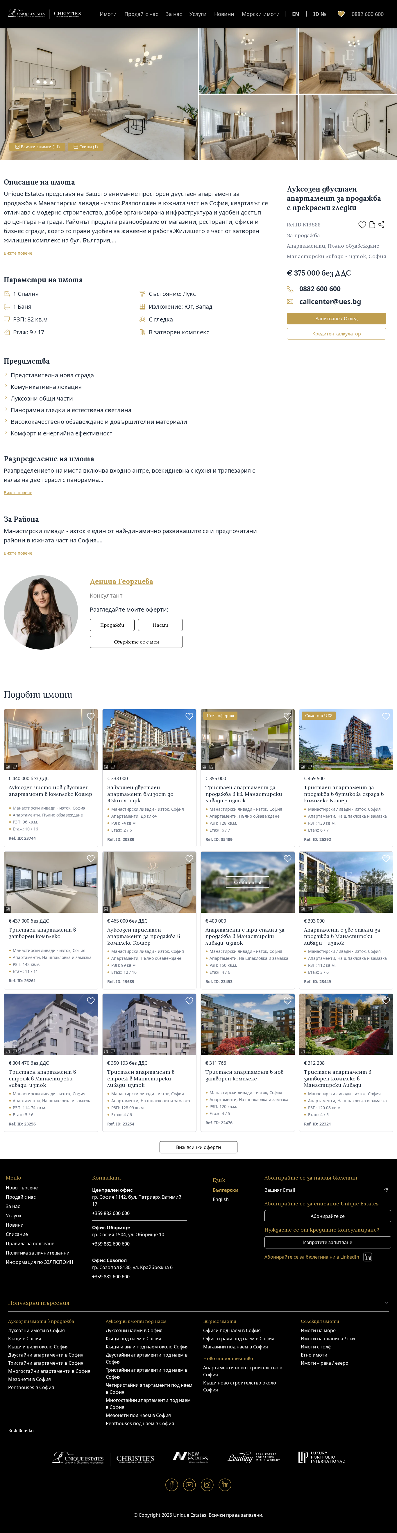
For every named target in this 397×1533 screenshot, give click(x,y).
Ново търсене (22, 1187)
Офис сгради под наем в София (238, 1338)
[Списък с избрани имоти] (341, 14)
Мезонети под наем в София (138, 1415)
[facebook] (171, 1484)
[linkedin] (225, 1484)
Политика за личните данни (37, 1253)
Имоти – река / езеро (324, 1363)
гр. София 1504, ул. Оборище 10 (128, 1234)
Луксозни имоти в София (36, 1330)
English (221, 1199)
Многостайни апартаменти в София (49, 1371)
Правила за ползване (30, 1243)
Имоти (108, 13)
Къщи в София (24, 1338)
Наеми (160, 625)
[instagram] (207, 1484)
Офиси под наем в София (232, 1330)
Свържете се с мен (136, 642)
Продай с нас (141, 13)
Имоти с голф (316, 1346)
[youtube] (189, 1484)
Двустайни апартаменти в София (45, 1355)
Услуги (198, 13)
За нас (174, 13)
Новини (224, 13)
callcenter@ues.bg (330, 301)
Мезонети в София (29, 1379)
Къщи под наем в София (133, 1338)
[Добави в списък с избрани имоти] (362, 224)
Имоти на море (318, 1330)
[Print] (372, 225)
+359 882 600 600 (111, 1213)
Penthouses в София (31, 1387)
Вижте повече (18, 253)
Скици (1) (88, 146)
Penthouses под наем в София (140, 1423)
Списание (17, 1234)
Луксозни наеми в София (134, 1330)
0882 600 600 (368, 13)
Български (226, 1190)
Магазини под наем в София (235, 1346)
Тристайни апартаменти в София (45, 1363)
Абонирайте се (328, 1216)
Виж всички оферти (198, 1147)
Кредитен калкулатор (336, 333)
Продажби (112, 625)
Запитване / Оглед (336, 318)
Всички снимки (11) (40, 146)
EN (295, 13)
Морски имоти (261, 13)
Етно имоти (314, 1355)
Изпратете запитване (327, 1242)
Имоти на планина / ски (328, 1338)
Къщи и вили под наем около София (147, 1346)
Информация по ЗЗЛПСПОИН (39, 1262)
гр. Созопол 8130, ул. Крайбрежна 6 (132, 1267)
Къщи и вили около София (38, 1346)
